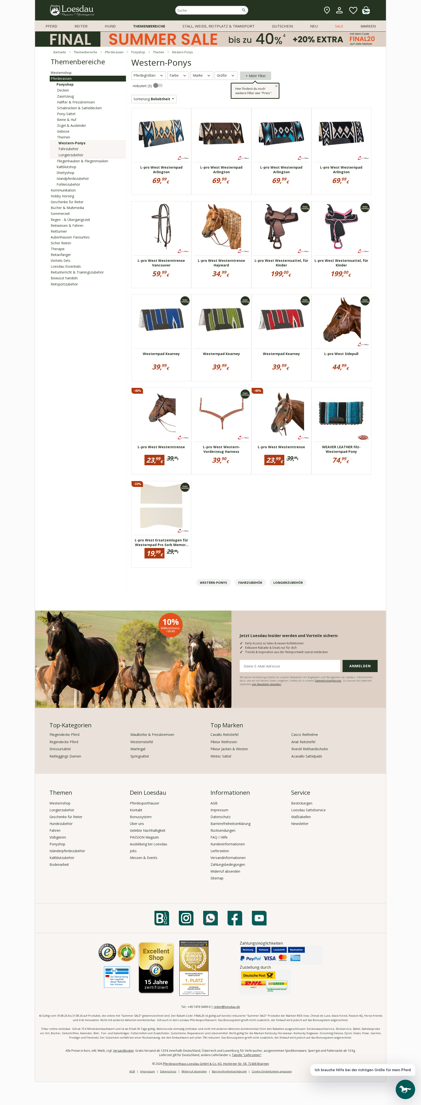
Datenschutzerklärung (328, 680)
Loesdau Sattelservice (308, 810)
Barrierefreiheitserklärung (230, 823)
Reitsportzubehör (64, 284)
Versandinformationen (228, 857)
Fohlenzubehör (68, 184)
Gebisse (63, 131)
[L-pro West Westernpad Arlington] (161, 133)
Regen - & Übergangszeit (70, 219)
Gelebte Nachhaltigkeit (147, 830)
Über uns (137, 823)
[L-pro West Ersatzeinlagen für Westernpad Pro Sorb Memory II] (161, 506)
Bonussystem (141, 816)
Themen (63, 137)
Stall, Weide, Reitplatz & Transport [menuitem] (218, 26)
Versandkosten (123, 1051)
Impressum (219, 810)
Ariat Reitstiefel (303, 742)
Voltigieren (57, 837)
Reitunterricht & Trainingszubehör (77, 272)
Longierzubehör (70, 155)
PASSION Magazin (144, 837)
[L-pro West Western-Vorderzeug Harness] (221, 413)
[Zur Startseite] (72, 10)
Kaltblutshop (66, 166)
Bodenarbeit (59, 864)
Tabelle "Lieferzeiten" (246, 1055)
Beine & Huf (66, 119)
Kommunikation (63, 190)
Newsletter (299, 823)
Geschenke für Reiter (67, 202)
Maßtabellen (301, 816)
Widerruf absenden (225, 871)
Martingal (137, 749)
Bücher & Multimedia (67, 207)
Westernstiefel (141, 742)
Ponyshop (65, 84)
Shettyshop (65, 172)
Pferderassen (61, 78)
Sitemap (216, 878)
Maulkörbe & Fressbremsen (152, 734)
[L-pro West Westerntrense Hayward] (221, 226)
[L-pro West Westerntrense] (161, 413)
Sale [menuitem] (339, 26)
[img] (366, 12)
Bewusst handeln (64, 278)
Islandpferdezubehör (73, 178)
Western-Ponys (72, 143)
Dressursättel (60, 749)
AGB (214, 803)
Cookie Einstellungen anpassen (272, 1071)
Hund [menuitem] (110, 26)
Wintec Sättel (220, 756)
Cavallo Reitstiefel (224, 734)
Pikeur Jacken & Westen (229, 749)
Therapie (58, 249)
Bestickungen (301, 803)
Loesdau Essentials (66, 266)
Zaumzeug (65, 96)
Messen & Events (143, 857)
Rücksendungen (222, 830)
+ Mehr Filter (256, 75)
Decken (63, 90)
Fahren (54, 830)
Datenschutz (220, 816)
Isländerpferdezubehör (67, 851)
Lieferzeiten (219, 851)
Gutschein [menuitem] (282, 26)
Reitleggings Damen (65, 756)
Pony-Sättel (66, 113)
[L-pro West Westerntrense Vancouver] (161, 226)
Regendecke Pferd (63, 742)
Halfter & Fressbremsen (76, 102)
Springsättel (139, 756)
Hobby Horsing (62, 196)
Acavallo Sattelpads (306, 756)
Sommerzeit (60, 213)
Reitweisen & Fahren (67, 225)
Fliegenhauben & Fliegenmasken (82, 161)
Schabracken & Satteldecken (79, 108)
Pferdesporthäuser (144, 803)
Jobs (133, 851)
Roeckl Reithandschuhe (309, 749)
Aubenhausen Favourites (70, 237)
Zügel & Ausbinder (71, 125)
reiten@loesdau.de (227, 1007)
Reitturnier (59, 231)
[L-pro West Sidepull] (341, 319)
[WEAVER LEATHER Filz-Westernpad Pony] (341, 413)
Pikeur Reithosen (223, 742)
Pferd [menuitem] (51, 26)
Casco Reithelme (304, 734)
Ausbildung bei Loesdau (148, 844)
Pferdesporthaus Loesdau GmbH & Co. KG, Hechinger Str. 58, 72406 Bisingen (216, 1064)
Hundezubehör (61, 823)
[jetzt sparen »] (210, 44)
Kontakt (136, 810)
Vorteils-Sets (60, 260)
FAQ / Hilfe (219, 837)
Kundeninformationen (227, 844)
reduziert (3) (143, 85)
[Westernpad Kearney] (161, 319)
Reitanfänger (61, 254)
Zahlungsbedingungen (227, 864)
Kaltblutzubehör (61, 857)
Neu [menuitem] (314, 26)
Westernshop (61, 72)
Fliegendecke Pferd (64, 734)
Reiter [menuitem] (81, 26)
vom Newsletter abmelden (266, 684)
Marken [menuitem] (368, 26)
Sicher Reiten (61, 243)
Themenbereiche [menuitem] (149, 26)
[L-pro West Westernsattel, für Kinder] (281, 226)
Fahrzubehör (68, 148)
